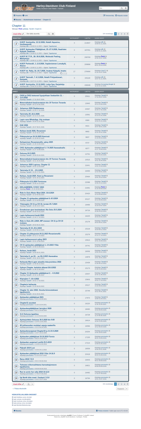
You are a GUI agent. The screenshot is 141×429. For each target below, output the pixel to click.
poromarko (29, 299)
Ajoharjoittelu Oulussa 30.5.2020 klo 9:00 (37, 320)
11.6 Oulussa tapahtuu (29, 314)
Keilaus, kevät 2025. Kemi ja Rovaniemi (36, 176)
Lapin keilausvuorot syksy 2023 (33, 239)
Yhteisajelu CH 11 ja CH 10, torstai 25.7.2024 (38, 204)
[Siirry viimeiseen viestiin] (105, 42)
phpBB (69, 415)
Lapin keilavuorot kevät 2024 (32, 215)
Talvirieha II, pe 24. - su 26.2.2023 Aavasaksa (39, 256)
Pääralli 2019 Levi (27, 348)
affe (27, 46)
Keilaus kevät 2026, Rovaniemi (33, 131)
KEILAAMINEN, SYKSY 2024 (32, 187)
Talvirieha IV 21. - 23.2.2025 (31, 170)
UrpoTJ (103, 70)
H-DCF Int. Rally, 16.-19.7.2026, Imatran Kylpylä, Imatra (43, 71)
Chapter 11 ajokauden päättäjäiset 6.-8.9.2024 (39, 198)
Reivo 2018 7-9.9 (27, 359)
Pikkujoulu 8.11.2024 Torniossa (33, 182)
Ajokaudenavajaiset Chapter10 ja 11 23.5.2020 (39, 331)
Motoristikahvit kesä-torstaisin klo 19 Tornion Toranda (43, 103)
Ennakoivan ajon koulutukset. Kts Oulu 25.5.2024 (41, 210)
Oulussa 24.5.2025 (27, 153)
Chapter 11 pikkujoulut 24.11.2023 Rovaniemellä (40, 234)
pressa (25, 29)
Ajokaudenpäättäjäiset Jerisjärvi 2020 (35, 308)
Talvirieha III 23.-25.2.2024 (31, 228)
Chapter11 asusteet (28, 303)
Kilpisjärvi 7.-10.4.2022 (29, 279)
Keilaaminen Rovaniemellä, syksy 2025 (36, 142)
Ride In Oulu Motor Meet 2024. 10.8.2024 (37, 193)
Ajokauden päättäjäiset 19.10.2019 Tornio (37, 337)
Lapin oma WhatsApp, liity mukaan (35, 120)
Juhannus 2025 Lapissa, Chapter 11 (35, 165)
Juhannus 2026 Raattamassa (32, 108)
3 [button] (121, 34)
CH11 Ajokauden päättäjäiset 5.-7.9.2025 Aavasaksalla (42, 148)
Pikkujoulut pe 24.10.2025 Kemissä (34, 136)
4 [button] (124, 34)
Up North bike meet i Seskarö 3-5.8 (34, 378)
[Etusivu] (24, 6)
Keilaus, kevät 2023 (28, 251)
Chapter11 (38, 29)
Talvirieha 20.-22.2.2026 (30, 114)
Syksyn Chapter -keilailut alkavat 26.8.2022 (38, 267)
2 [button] (118, 34)
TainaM (31, 29)
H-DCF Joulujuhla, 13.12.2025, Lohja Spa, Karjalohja (42, 84)
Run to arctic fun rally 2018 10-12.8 (34, 372)
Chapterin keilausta (28, 284)
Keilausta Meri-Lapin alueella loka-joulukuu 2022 (40, 262)
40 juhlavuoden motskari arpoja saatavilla (37, 325)
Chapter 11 (18, 25)
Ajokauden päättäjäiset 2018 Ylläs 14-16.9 (37, 353)
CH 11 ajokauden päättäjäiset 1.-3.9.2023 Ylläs (39, 245)
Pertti (20, 29)
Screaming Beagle (107, 84)
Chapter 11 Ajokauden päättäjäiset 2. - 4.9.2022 (39, 273)
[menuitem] (25, 15)
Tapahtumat (53, 46)
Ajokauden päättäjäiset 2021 (32, 297)
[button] (127, 33)
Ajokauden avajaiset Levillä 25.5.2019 (35, 342)
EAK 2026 (24, 125)
